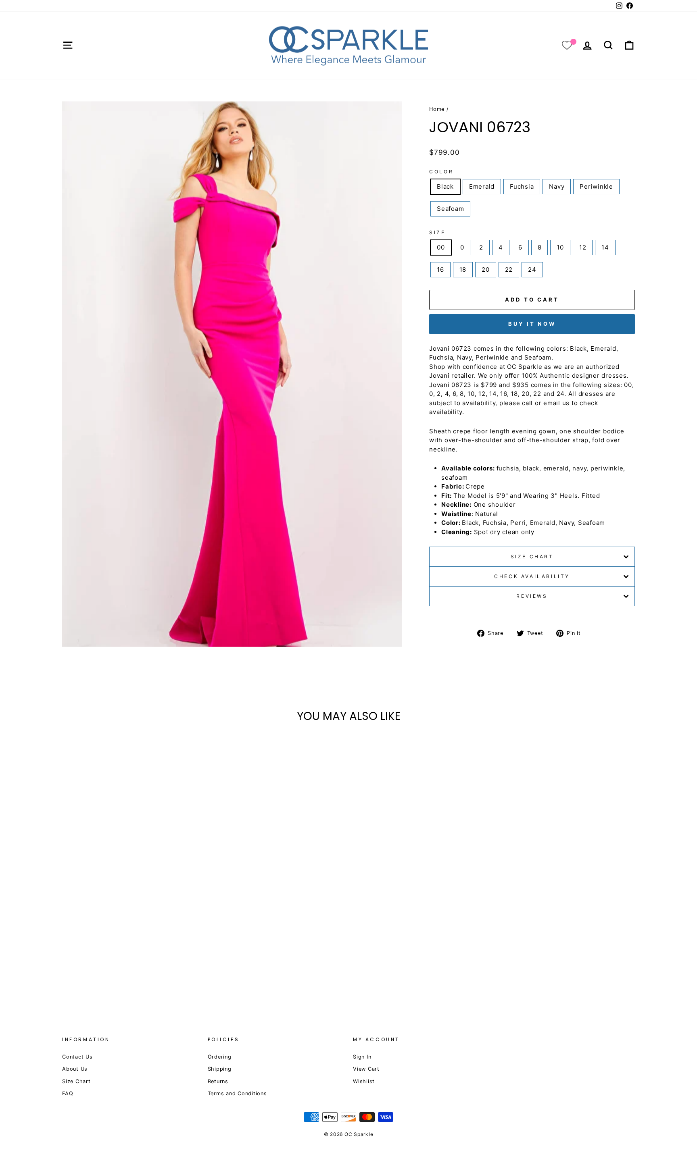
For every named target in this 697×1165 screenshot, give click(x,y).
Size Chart (532, 556)
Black (445, 186)
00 (441, 247)
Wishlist (364, 1081)
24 (532, 269)
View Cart (366, 1069)
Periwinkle (596, 186)
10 (560, 247)
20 (486, 269)
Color (441, 172)
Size (437, 232)
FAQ (67, 1093)
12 (582, 247)
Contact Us (77, 1057)
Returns (218, 1081)
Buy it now (532, 323)
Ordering (220, 1057)
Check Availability (532, 576)
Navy (556, 186)
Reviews (531, 596)
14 (605, 247)
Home (436, 109)
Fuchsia (522, 186)
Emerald (482, 186)
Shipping (220, 1069)
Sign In (362, 1057)
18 (463, 269)
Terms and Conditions (237, 1093)
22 (509, 269)
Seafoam (450, 208)
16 (440, 269)
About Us (75, 1069)
